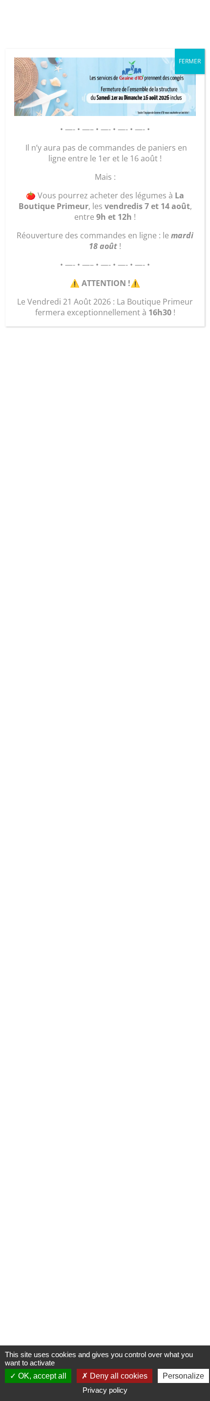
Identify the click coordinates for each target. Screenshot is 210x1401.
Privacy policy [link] (105, 1390)
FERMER (190, 61)
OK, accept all (41, 1376)
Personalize (183, 1376)
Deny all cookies (117, 1376)
